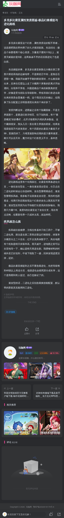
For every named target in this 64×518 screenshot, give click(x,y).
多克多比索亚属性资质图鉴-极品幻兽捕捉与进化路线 (31, 22)
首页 (6, 12)
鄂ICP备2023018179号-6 (43, 507)
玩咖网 (14, 29)
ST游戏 (13, 12)
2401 (30, 353)
